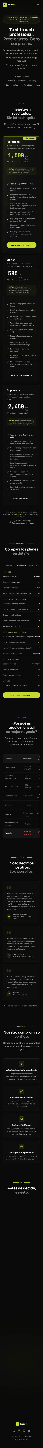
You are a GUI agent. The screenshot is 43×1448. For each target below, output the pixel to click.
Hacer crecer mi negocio (20, 245)
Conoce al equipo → (21, 1413)
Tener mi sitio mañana (20, 375)
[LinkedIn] (24, 1431)
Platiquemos (17, 514)
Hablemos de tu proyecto (20, 1364)
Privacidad (16, 1436)
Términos (28, 1436)
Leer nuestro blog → (21, 1409)
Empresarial (34, 566)
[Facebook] (29, 1431)
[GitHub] (14, 1431)
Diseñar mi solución (20, 498)
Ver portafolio (20, 1373)
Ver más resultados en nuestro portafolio (20, 1006)
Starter (9, 566)
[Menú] (38, 4)
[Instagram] (19, 1431)
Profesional (21, 565)
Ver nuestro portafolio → (21, 1405)
